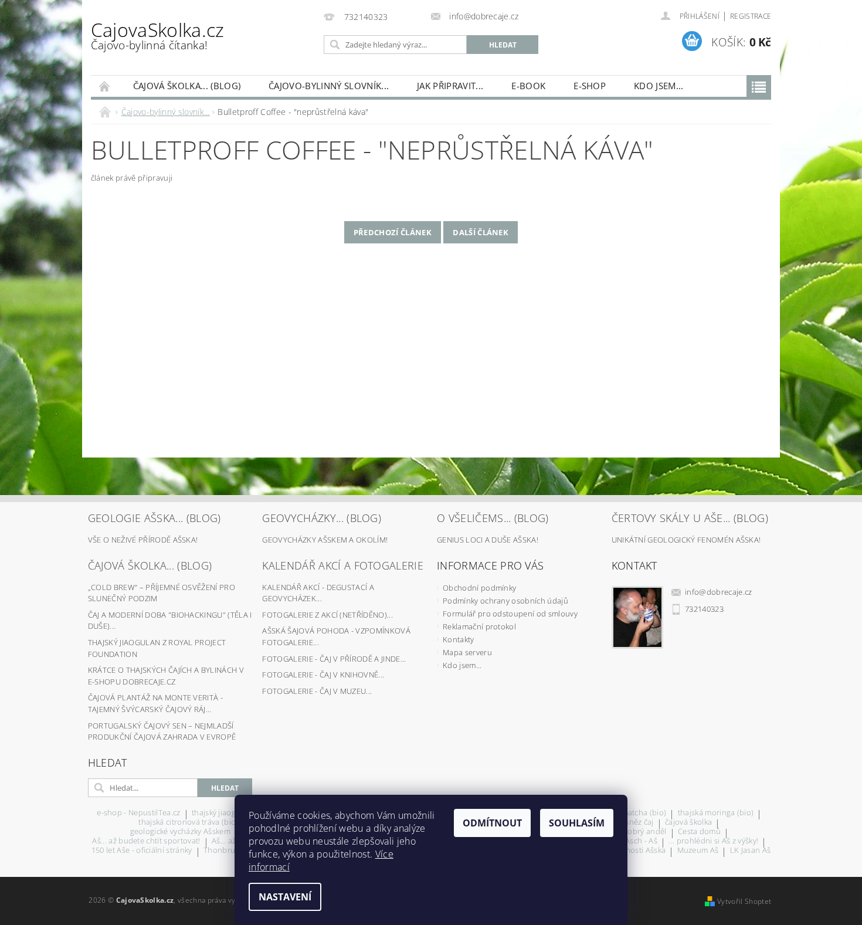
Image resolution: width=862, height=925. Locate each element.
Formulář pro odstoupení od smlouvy (510, 613)
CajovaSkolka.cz (158, 35)
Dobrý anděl (644, 832)
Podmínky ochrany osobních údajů (505, 600)
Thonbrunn (224, 850)
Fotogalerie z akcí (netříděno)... (327, 614)
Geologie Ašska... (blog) (154, 518)
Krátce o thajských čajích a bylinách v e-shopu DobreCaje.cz (166, 676)
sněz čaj (639, 822)
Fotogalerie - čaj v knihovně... (323, 674)
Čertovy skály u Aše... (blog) (690, 518)
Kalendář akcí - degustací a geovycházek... (318, 593)
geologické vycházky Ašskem (180, 832)
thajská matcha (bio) (630, 813)
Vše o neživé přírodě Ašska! (143, 539)
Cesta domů (699, 832)
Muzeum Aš (698, 850)
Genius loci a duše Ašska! (487, 539)
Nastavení (285, 896)
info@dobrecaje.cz (718, 592)
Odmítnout (492, 822)
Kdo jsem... (659, 86)
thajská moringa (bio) (716, 813)
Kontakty (458, 639)
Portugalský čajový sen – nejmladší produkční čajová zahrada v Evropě (162, 731)
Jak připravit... (450, 86)
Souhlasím (577, 822)
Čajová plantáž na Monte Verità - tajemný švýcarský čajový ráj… (155, 703)
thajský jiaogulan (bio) (231, 813)
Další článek (480, 232)
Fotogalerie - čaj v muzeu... (317, 691)
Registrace (750, 16)
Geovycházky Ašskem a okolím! (325, 539)
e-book (528, 86)
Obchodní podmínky (479, 587)
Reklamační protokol (479, 626)
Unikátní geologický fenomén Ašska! (686, 539)
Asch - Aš (641, 841)
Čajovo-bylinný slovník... (329, 86)
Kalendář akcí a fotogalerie (342, 565)
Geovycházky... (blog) (321, 518)
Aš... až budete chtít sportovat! (146, 841)
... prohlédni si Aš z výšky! (713, 841)
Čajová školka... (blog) (186, 86)
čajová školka (688, 822)
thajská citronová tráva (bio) (188, 822)
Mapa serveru (467, 652)
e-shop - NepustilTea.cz (138, 813)
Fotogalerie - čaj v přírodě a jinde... (334, 658)
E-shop (589, 86)
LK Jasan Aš (750, 850)
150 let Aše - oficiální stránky (141, 850)
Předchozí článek (393, 232)
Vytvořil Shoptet (744, 901)
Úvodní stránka (105, 86)
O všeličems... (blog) (493, 518)
